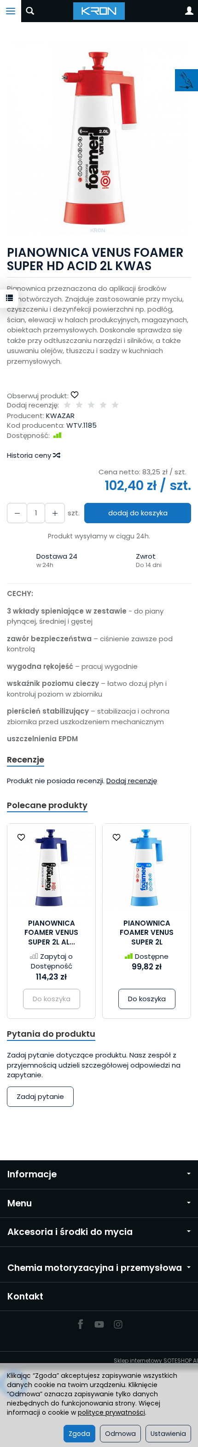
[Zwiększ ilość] (17, 513)
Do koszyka (147, 999)
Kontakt (25, 1296)
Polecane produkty (47, 805)
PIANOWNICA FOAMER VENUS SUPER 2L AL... (51, 932)
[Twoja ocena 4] (103, 405)
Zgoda (79, 1433)
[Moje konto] (189, 11)
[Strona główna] (99, 11)
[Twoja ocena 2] (79, 405)
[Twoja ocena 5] (115, 405)
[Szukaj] (30, 11)
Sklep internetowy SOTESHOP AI (156, 1360)
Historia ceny (30, 455)
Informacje (32, 1174)
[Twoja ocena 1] (67, 405)
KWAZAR (60, 415)
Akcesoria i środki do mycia (70, 1232)
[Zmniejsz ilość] (55, 513)
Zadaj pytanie (40, 1096)
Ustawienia (168, 1433)
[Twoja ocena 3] (91, 405)
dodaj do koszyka (138, 513)
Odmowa (120, 1433)
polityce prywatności (111, 1412)
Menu (19, 1203)
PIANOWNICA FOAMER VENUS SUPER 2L (147, 932)
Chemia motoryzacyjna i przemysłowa (94, 1268)
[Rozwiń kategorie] (10, 11)
